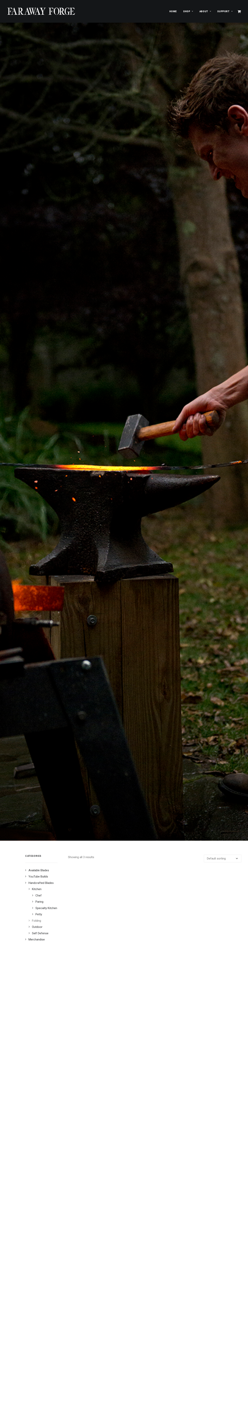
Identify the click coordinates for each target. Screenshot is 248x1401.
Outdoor (37, 927)
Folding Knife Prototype (155, 1090)
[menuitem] (173, 11)
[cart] (239, 11)
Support (223, 11)
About (203, 11)
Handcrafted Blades (41, 883)
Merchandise (36, 939)
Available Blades (38, 870)
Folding (36, 920)
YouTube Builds (38, 876)
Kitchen (36, 889)
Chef (38, 895)
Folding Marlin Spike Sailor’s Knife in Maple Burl (154, 1325)
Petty (38, 914)
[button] (155, 977)
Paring (39, 901)
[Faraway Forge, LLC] (41, 11)
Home (173, 11)
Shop (186, 11)
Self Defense (40, 933)
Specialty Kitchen (46, 908)
